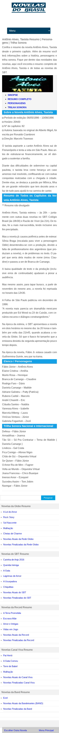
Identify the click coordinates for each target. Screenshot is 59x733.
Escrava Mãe (9, 618)
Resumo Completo (19, 99)
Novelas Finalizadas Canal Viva (18, 682)
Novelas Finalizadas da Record (18, 640)
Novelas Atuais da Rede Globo (18, 539)
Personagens (17, 103)
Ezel (5, 698)
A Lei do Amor (10, 512)
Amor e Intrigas (10, 624)
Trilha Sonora (17, 107)
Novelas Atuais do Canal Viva (17, 677)
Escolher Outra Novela (15, 730)
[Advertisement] (29, 42)
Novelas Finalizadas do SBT (17, 597)
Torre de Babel (10, 666)
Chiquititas (8, 587)
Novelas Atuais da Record (16, 635)
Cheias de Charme (12, 533)
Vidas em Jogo (10, 629)
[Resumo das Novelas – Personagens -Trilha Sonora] (29, 12)
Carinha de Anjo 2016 (13, 559)
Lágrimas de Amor (12, 576)
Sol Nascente (9, 522)
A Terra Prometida (12, 613)
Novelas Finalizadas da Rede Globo (21, 544)
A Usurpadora (10, 581)
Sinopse (13, 95)
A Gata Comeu (10, 661)
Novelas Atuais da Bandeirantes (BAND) (23, 703)
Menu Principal (46, 730)
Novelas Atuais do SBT (14, 592)
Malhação (8, 528)
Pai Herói (7, 655)
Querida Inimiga (11, 565)
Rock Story (8, 517)
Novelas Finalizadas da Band (17, 709)
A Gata (6, 570)
